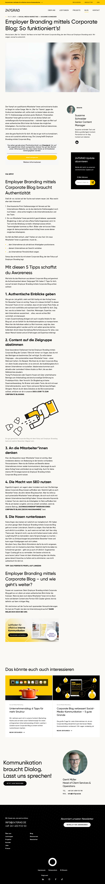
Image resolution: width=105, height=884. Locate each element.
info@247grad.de (74, 794)
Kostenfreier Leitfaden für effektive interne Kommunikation (22, 2)
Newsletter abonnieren (77, 825)
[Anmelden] (92, 182)
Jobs (98, 2)
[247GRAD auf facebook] (55, 879)
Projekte (76, 10)
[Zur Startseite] (12, 10)
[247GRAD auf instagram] (49, 879)
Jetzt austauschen (15, 783)
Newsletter (89, 2)
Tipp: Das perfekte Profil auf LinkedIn (23, 566)
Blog (86, 10)
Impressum (41, 870)
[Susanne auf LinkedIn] (77, 142)
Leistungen (64, 10)
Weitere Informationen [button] (32, 162)
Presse (7, 848)
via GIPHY (9, 174)
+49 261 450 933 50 (75, 791)
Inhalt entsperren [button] (32, 157)
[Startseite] (52, 862)
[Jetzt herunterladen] (32, 630)
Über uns (51, 10)
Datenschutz (53, 870)
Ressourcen (77, 2)
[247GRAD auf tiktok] (62, 879)
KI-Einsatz (63, 870)
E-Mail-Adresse (82, 177)
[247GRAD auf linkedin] (43, 879)
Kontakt (96, 10)
